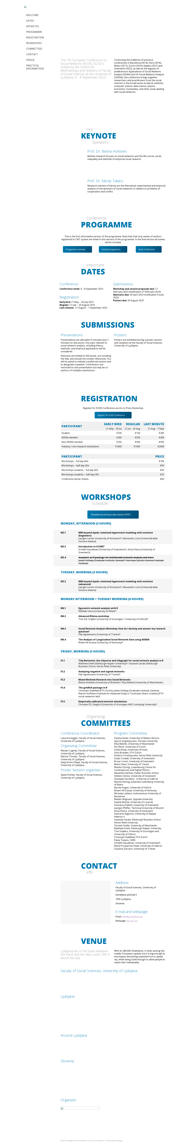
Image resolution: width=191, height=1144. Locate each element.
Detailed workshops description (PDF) (110, 514)
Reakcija (119, 1141)
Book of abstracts (147, 249)
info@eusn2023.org (132, 916)
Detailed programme (111, 249)
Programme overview (75, 249)
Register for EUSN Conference (111, 415)
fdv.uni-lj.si (132, 920)
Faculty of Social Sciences (77, 1141)
